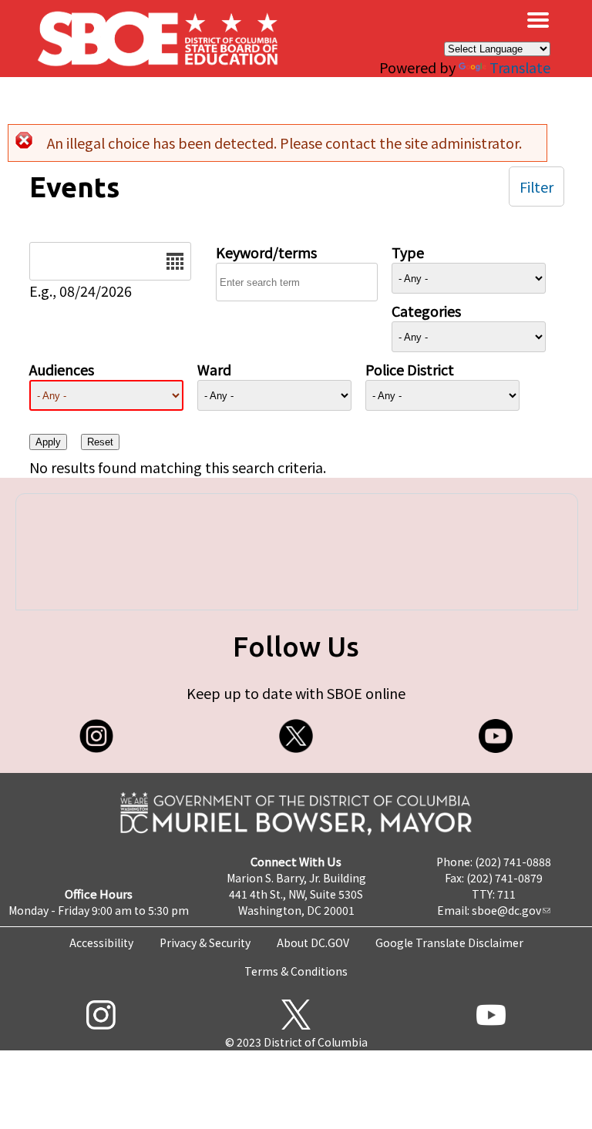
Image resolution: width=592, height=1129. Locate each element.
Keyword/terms (266, 252)
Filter (536, 186)
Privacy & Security (205, 942)
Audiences (61, 369)
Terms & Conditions (296, 971)
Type (408, 252)
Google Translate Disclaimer (449, 942)
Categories (426, 311)
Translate (519, 67)
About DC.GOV (313, 942)
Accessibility (101, 942)
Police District (409, 369)
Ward (214, 369)
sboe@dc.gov (506, 910)
